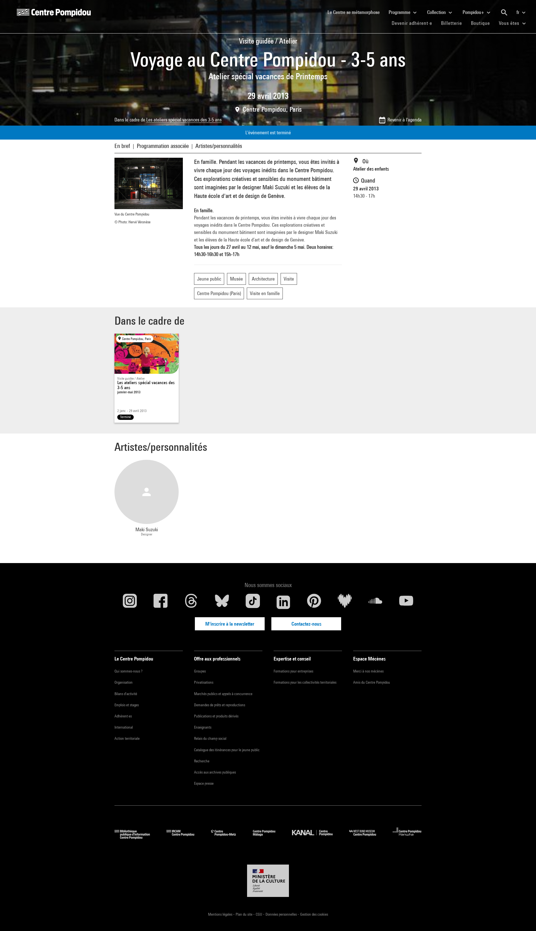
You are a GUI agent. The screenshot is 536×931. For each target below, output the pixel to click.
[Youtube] (406, 602)
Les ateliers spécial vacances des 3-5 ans (184, 120)
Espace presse (204, 783)
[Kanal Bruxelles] (316, 837)
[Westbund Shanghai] (366, 837)
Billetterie (451, 23)
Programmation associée (163, 145)
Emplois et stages (126, 705)
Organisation (123, 682)
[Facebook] (160, 602)
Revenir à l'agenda (404, 120)
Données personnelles (281, 914)
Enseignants (202, 727)
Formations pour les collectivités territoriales (305, 682)
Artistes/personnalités (218, 145)
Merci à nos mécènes (368, 671)
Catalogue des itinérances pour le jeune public (227, 750)
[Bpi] (136, 837)
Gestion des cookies (314, 914)
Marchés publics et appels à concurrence (223, 693)
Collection (437, 12)
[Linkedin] (283, 602)
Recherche (201, 761)
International (123, 727)
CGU (259, 914)
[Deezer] (344, 602)
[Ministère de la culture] (268, 881)
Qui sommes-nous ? (128, 671)
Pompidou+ (474, 12)
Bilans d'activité (125, 693)
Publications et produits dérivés (216, 716)
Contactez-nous (306, 624)
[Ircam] (184, 837)
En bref (122, 145)
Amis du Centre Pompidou (371, 682)
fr (518, 12)
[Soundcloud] (375, 602)
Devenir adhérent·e (414, 23)
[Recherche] (504, 12)
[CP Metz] (227, 837)
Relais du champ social (210, 738)
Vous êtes (510, 23)
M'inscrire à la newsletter (229, 624)
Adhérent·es (123, 716)
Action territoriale (127, 738)
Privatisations (203, 682)
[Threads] (191, 602)
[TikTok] (252, 602)
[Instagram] (129, 602)
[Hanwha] (407, 837)
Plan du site (244, 914)
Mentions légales (220, 914)
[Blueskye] (222, 602)
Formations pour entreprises (293, 671)
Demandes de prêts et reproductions (219, 705)
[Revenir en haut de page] (522, 917)
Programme (400, 12)
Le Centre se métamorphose (355, 12)
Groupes (200, 671)
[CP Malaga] (268, 837)
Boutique (482, 23)
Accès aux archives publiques (215, 772)
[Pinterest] (314, 602)
